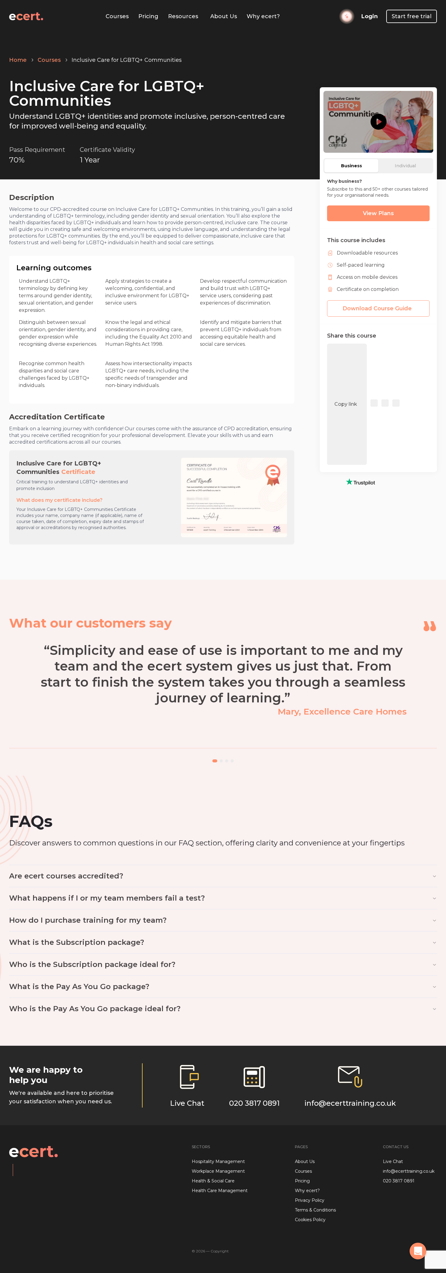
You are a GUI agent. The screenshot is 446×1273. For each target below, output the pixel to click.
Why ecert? (263, 16)
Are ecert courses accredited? (66, 875)
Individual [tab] (405, 165)
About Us (223, 16)
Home (18, 60)
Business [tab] (351, 165)
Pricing (148, 16)
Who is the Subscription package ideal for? (92, 964)
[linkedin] (385, 404)
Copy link (345, 404)
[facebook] (374, 404)
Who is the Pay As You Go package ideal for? (95, 1008)
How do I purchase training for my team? (88, 920)
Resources (183, 16)
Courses (117, 16)
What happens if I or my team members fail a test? (107, 898)
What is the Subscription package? (76, 942)
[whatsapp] (396, 404)
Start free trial (411, 16)
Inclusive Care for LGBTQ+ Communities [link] (127, 60)
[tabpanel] (378, 199)
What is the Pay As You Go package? (79, 986)
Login (369, 16)
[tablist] (378, 165)
